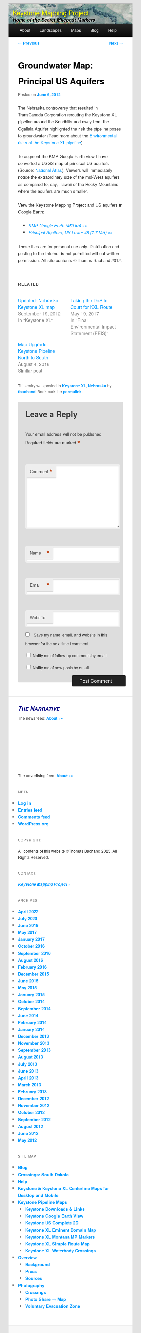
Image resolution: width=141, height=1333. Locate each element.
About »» (54, 718)
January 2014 (31, 1029)
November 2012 (33, 1105)
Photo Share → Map (45, 1299)
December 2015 (33, 974)
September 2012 (34, 1119)
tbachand (26, 391)
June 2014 (28, 1015)
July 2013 (27, 1064)
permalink (72, 391)
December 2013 (33, 1036)
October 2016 (31, 946)
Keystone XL (74, 386)
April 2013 (28, 1078)
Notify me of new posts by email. (61, 667)
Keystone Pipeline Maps (42, 1202)
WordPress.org (33, 823)
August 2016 (30, 960)
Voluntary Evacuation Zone (52, 1306)
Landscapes (51, 30)
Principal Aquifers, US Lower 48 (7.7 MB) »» (70, 232)
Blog (95, 30)
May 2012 (27, 1140)
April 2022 (28, 911)
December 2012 (33, 1098)
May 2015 (27, 987)
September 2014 (34, 1008)
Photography (31, 1285)
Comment (41, 471)
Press (31, 1271)
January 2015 (31, 994)
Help (112, 30)
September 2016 (34, 953)
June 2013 (28, 1071)
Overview (27, 1257)
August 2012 (30, 1126)
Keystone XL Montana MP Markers (60, 1237)
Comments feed (34, 817)
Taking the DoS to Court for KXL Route (91, 303)
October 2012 (31, 1112)
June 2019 (28, 925)
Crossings (35, 1292)
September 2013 (34, 1050)
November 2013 (33, 1043)
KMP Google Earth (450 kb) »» (58, 225)
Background (37, 1264)
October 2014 (31, 1001)
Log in (24, 803)
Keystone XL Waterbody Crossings (60, 1250)
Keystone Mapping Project (51, 12)
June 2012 (28, 1133)
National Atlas (48, 170)
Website (37, 617)
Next (116, 43)
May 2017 (27, 932)
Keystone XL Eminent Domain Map (60, 1230)
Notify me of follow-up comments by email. (70, 655)
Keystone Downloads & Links (55, 1209)
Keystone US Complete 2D (51, 1223)
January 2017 (31, 939)
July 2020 (27, 918)
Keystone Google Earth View (54, 1216)
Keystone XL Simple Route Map (57, 1244)
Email (40, 585)
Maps (76, 30)
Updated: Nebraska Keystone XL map (38, 303)
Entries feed (30, 810)
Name (40, 553)
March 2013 (29, 1084)
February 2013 (32, 1091)
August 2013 (30, 1057)
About (25, 30)
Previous (29, 43)
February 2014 (32, 1022)
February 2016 (32, 967)
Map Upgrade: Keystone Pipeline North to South (36, 351)
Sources (33, 1278)
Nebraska (97, 386)
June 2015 (28, 981)
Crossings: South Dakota (43, 1174)
